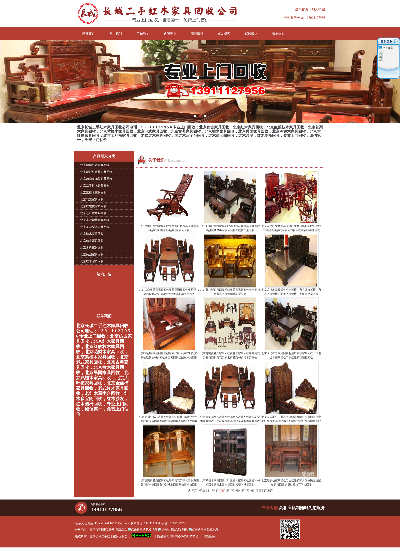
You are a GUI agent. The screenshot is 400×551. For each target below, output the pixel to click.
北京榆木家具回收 (92, 233)
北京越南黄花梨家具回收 (96, 178)
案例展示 (251, 33)
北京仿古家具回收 (92, 240)
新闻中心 (170, 33)
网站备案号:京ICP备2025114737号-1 (178, 536)
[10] (255, 490)
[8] (247, 490)
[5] (236, 490)
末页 (270, 490)
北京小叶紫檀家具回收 (94, 220)
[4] (232, 490)
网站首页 (88, 33)
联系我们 (278, 33)
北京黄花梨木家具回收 (94, 226)
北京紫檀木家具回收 (93, 192)
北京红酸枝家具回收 (93, 206)
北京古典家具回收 (92, 247)
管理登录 (210, 536)
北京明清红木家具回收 (94, 165)
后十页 (263, 490)
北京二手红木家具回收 (94, 185)
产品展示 (142, 33)
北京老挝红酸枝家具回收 (96, 171)
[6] (239, 490)
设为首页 (301, 9)
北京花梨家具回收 (92, 199)
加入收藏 (318, 9)
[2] (224, 490)
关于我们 (115, 33)
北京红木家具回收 (92, 261)
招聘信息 (197, 33)
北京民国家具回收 (92, 254)
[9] (251, 490)
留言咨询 (224, 33)
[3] (228, 490)
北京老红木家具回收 (93, 213)
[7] (243, 490)
